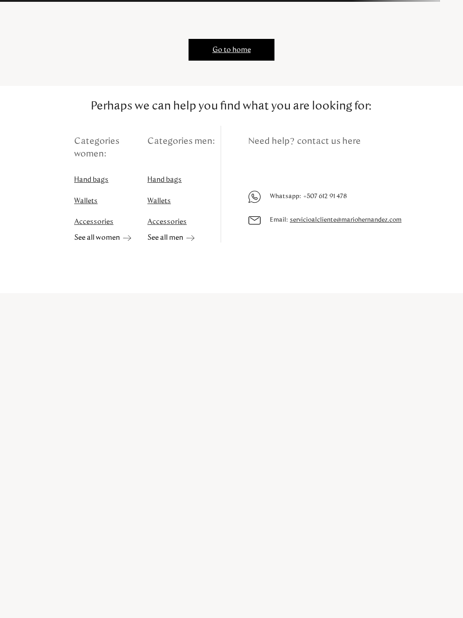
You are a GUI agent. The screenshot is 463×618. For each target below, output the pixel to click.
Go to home (232, 49)
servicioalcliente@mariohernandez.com (346, 220)
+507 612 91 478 (325, 196)
